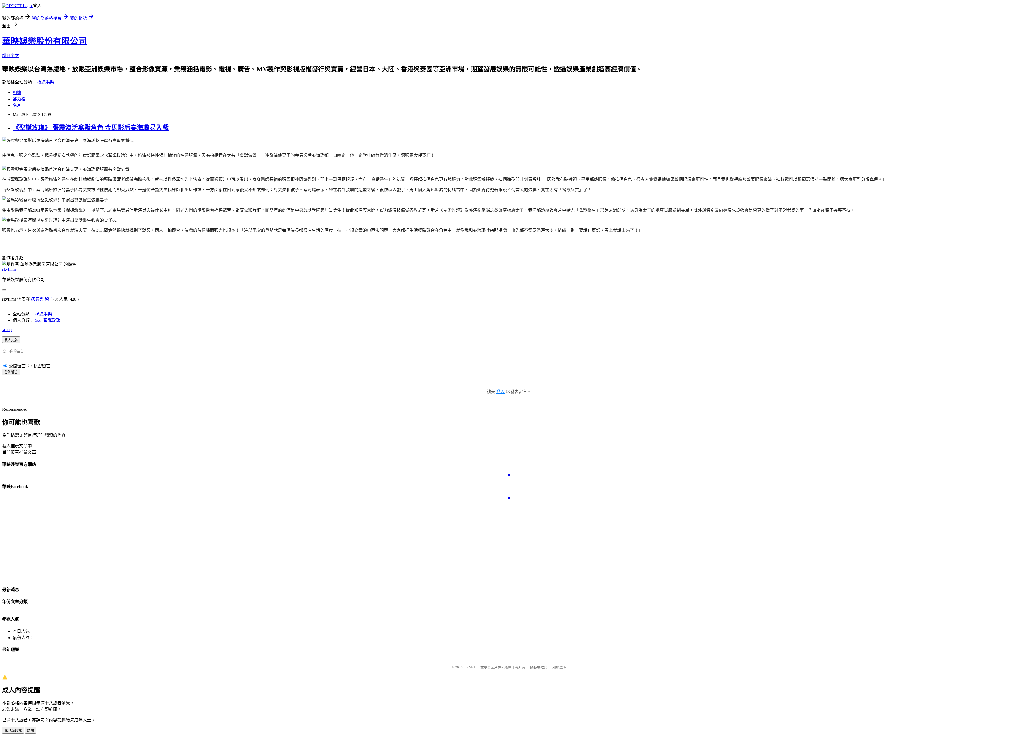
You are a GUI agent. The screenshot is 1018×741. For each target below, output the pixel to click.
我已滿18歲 (13, 731)
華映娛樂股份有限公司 (44, 41)
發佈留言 (11, 372)
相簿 (17, 92)
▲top (7, 329)
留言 (49, 299)
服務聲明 (559, 667)
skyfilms (9, 269)
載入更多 (11, 340)
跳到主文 (10, 55)
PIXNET (469, 667)
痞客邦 (37, 299)
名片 (17, 105)
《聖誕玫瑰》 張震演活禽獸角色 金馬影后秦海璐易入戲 (91, 127)
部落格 (19, 99)
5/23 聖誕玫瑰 (47, 320)
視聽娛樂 (45, 82)
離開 (30, 731)
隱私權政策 (538, 667)
